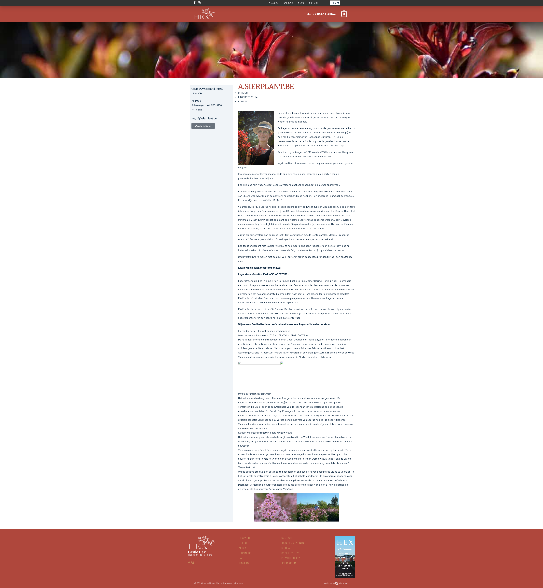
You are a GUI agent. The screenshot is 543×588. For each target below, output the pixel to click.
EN (334, 3)
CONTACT (313, 3)
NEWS (301, 3)
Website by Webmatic (336, 583)
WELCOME (273, 3)
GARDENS (288, 3)
